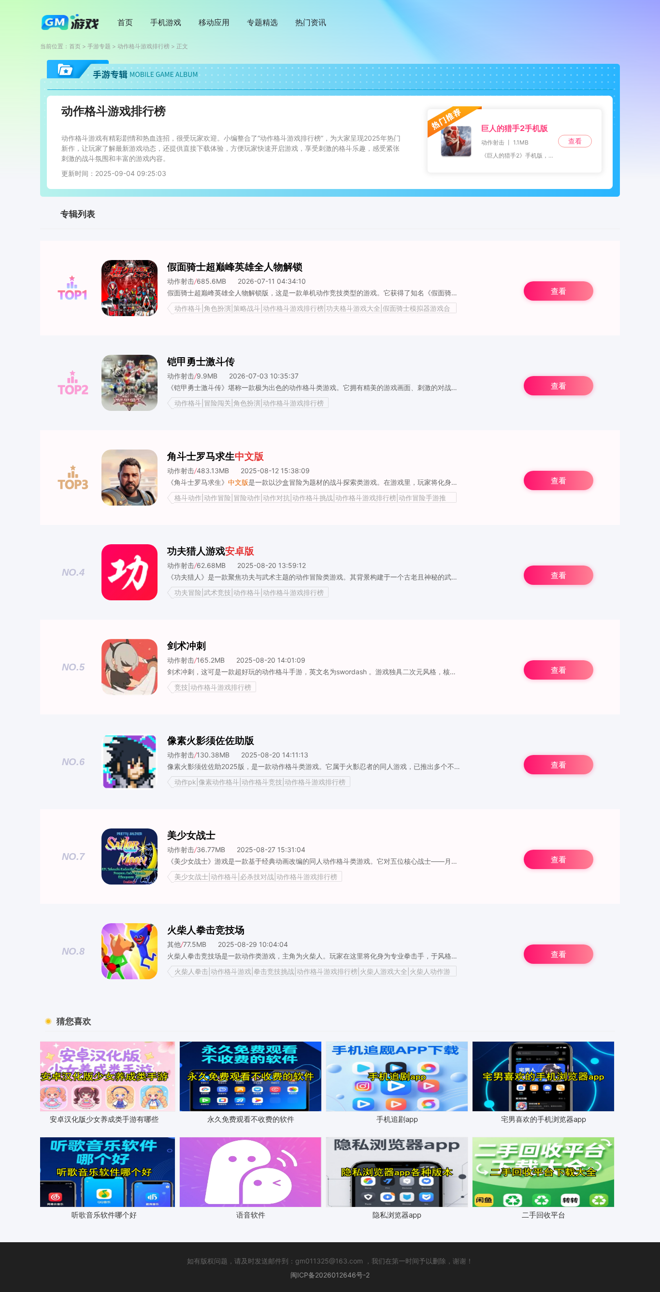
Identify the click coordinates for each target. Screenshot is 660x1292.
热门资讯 (310, 22)
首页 (125, 22)
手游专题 (99, 46)
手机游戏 (165, 22)
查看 (575, 141)
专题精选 (262, 22)
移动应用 (214, 22)
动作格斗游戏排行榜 (143, 46)
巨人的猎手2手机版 (514, 128)
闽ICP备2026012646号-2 (330, 1275)
